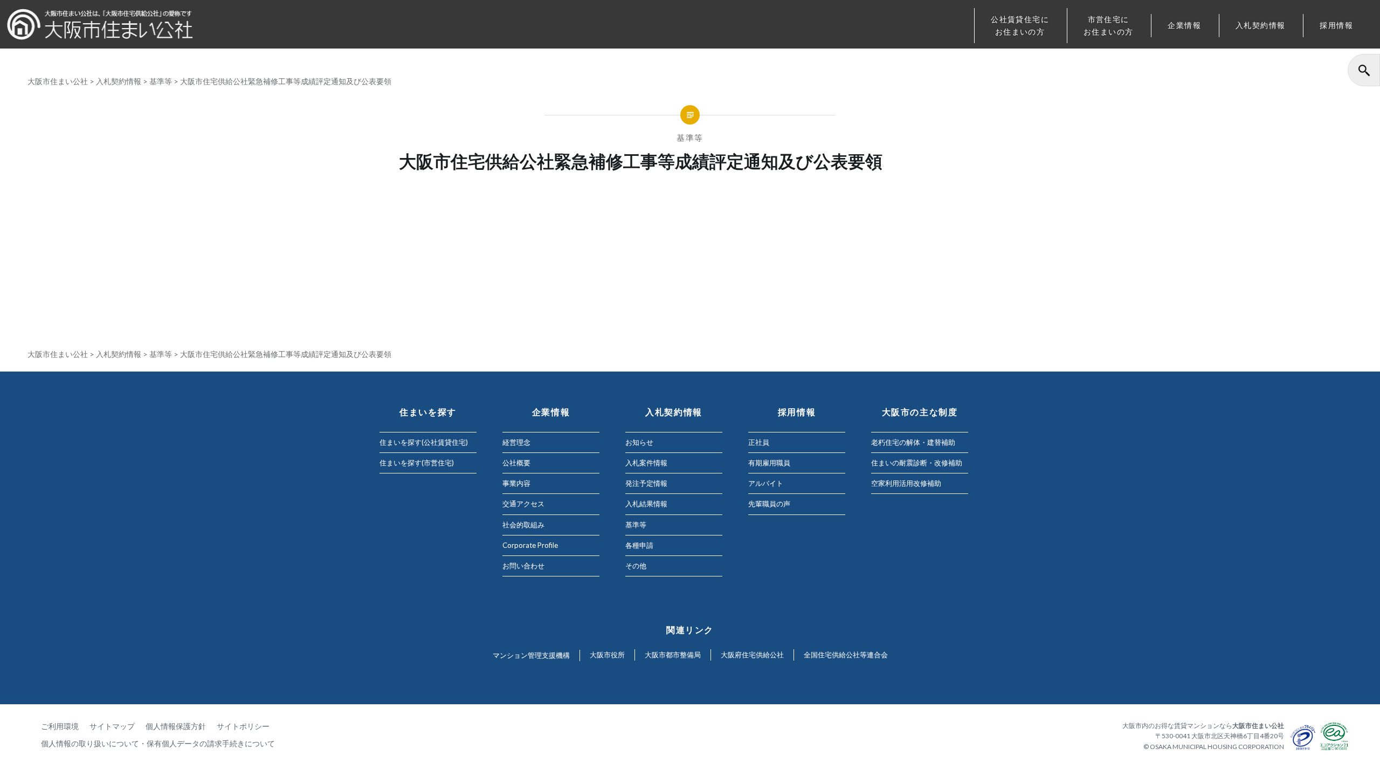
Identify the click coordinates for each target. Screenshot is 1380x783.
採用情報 (1336, 25)
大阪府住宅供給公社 (752, 654)
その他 (635, 565)
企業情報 (1184, 25)
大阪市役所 (607, 654)
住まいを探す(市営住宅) (417, 462)
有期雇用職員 (769, 462)
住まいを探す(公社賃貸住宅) (424, 442)
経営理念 (516, 442)
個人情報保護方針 (176, 726)
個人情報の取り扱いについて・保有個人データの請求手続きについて (158, 743)
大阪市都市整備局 (673, 654)
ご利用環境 (60, 726)
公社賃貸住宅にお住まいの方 (1020, 25)
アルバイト (765, 483)
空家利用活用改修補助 (906, 483)
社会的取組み (523, 524)
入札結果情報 (646, 503)
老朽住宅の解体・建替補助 (913, 442)
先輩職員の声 (769, 503)
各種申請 (639, 545)
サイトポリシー (243, 726)
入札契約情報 (1260, 25)
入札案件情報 (646, 462)
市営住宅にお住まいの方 (1108, 25)
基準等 (160, 81)
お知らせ (639, 442)
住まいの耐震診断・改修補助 (916, 462)
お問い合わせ (523, 565)
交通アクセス (523, 503)
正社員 (758, 442)
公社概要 (516, 462)
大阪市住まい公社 (57, 81)
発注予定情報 (646, 483)
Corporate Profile (530, 545)
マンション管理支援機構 (531, 655)
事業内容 (516, 483)
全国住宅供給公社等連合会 (846, 654)
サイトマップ (112, 726)
